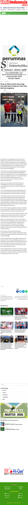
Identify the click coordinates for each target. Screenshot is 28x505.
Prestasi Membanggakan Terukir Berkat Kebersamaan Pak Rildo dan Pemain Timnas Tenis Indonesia (21, 317)
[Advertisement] (14, 29)
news (2, 286)
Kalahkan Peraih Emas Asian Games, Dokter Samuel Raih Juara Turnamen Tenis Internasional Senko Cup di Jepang (21, 346)
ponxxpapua (5, 394)
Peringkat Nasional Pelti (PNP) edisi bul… (9, 420)
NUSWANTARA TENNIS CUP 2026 (6, 315)
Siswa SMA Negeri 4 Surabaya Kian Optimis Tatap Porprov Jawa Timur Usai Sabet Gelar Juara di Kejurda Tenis (6, 297)
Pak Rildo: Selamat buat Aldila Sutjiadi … (14, 424)
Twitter (21, 493)
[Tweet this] (20, 291)
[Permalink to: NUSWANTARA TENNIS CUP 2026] (6, 311)
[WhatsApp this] (26, 291)
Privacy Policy (7, 487)
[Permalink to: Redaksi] (1, 90)
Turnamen (7, 428)
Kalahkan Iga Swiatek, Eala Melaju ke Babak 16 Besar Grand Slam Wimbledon (20, 331)
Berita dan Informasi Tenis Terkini (14, 8)
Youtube (21, 495)
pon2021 (4, 392)
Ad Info (20, 488)
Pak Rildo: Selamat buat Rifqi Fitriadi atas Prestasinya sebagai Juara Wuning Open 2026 (6, 331)
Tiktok (8, 497)
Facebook (8, 493)
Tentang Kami (7, 488)
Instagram (8, 495)
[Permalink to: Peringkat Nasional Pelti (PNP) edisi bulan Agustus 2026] (14, 410)
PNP (1, 419)
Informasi (20, 487)
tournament (5, 397)
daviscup (4, 390)
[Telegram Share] (23, 291)
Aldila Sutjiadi (7, 423)
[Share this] (17, 291)
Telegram (21, 497)
